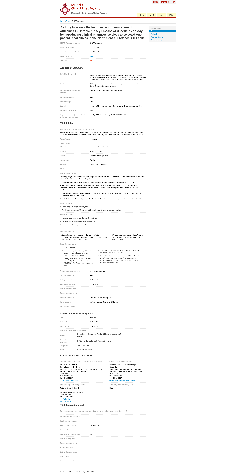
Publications (155, 34)
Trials (161, 15)
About (152, 15)
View (91, 56)
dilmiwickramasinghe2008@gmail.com (123, 380)
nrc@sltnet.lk (65, 399)
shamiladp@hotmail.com (69, 380)
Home (142, 15)
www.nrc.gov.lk (65, 401)
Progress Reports (157, 37)
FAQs (171, 15)
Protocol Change (156, 40)
